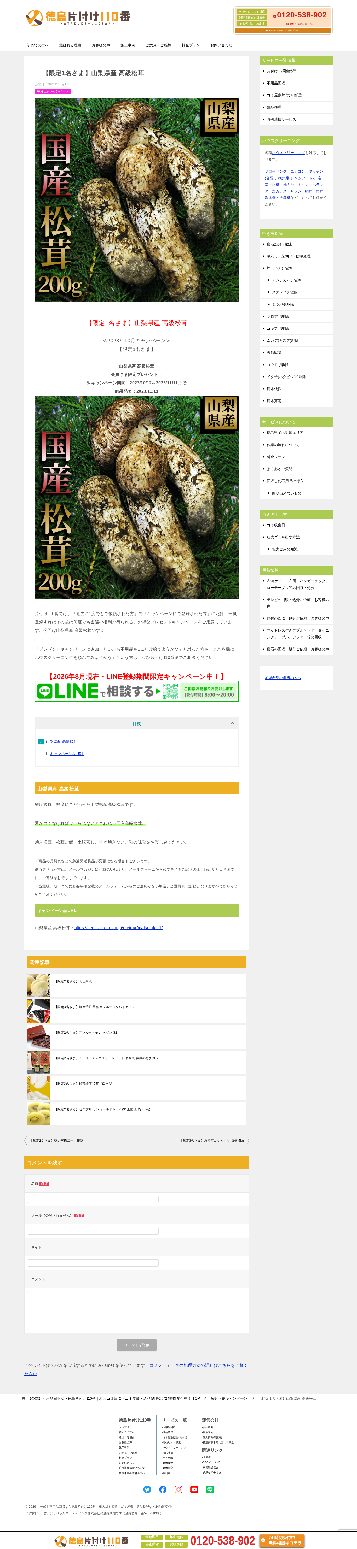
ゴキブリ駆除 (278, 328)
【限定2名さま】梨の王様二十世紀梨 (56, 1140)
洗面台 (288, 184)
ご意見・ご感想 (158, 45)
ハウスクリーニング (288, 153)
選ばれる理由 (70, 45)
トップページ (127, 1427)
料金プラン (191, 45)
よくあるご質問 (279, 469)
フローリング (276, 171)
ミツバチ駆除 (283, 304)
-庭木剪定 (167, 1467)
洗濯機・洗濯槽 (277, 198)
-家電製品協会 (210, 1467)
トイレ (303, 184)
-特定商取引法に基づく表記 (218, 1442)
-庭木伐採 (167, 1463)
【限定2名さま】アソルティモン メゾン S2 (85, 1032)
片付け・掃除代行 (281, 71)
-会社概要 (207, 1427)
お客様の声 (101, 45)
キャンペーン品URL (67, 754)
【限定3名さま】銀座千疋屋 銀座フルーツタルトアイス (94, 1007)
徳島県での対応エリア (285, 433)
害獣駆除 (274, 352)
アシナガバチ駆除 (286, 280)
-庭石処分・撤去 (171, 1442)
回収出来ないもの (286, 493)
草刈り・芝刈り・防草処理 (289, 256)
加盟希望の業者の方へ (283, 678)
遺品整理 (274, 107)
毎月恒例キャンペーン (52, 91)
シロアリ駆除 (278, 316)
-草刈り (166, 1473)
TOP (114, 1398)
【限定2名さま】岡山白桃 (73, 981)
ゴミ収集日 (276, 525)
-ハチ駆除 (167, 1457)
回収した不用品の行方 (285, 481)
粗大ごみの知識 (285, 549)
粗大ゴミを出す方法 (283, 537)
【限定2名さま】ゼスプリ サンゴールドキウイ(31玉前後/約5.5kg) (102, 1109)
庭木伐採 (274, 389)
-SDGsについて (211, 1462)
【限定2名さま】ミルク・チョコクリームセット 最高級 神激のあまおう (106, 1058)
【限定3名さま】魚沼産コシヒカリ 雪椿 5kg (212, 1140)
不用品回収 (276, 83)
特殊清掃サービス (281, 119)
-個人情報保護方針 (213, 1437)
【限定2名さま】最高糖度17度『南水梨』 (84, 1084)
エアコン (297, 171)
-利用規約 (207, 1432)
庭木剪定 (274, 401)
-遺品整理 (167, 1432)
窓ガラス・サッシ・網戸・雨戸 (297, 191)
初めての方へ (38, 45)
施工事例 (127, 45)
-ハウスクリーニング (174, 1447)
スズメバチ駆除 (285, 292)
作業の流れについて (283, 445)
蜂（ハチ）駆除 (279, 268)
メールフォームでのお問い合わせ (284, 30)
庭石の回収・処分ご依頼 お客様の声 (298, 649)
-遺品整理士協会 (211, 1472)
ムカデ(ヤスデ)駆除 (283, 340)
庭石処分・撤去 (279, 244)
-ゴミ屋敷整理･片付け (174, 1437)
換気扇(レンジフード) (296, 178)
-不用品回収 (169, 1427)
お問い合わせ (221, 45)
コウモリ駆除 (278, 365)
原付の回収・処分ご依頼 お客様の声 (298, 618)
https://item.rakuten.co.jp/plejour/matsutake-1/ (118, 928)
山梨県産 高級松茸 (61, 741)
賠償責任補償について (132, 1467)
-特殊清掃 (167, 1452)
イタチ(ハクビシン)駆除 (286, 377)
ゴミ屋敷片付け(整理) (284, 95)
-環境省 (206, 1457)
